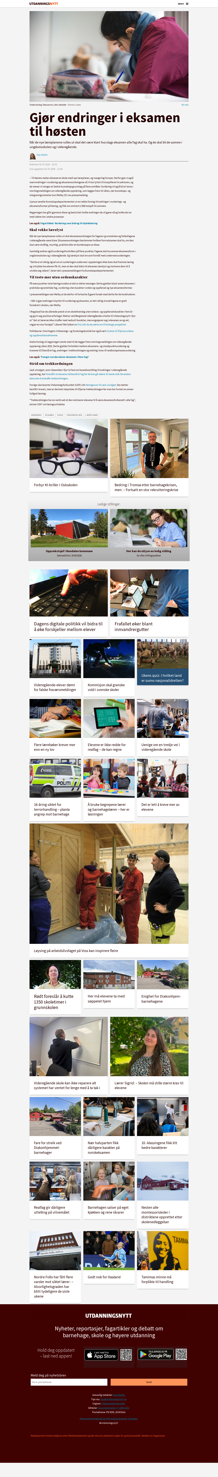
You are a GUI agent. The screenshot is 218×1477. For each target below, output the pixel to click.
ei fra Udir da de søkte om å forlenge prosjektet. (101, 324)
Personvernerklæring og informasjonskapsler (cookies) (109, 1418)
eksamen (49, 415)
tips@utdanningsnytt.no (113, 1399)
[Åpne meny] (187, 3)
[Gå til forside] (44, 4)
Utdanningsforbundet (113, 1403)
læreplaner (92, 415)
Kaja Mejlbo (119, 1395)
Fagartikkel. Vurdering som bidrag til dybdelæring (69, 223)
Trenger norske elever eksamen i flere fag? (64, 357)
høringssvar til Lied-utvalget (101, 385)
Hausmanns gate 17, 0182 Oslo (113, 1407)
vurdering (36, 415)
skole (60, 415)
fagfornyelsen (74, 415)
